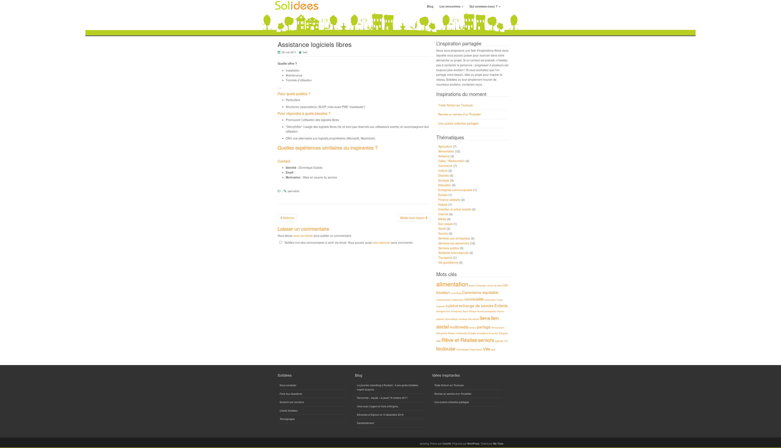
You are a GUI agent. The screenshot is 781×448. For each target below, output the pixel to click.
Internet (443, 214)
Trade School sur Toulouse (455, 105)
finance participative (486, 311)
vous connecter (303, 236)
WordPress (473, 443)
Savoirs (443, 233)
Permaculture (497, 327)
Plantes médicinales (457, 333)
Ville (486, 348)
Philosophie (441, 333)
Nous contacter (288, 385)
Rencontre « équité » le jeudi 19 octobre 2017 (382, 397)
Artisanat (444, 156)
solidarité (499, 341)
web (493, 349)
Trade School (475, 349)
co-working (456, 293)
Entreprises (456, 311)
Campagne (481, 285)
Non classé (445, 224)
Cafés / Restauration (451, 161)
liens (485, 317)
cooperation (490, 299)
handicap (462, 319)
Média (442, 219)
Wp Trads (498, 443)
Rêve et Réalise (459, 339)
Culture (443, 171)
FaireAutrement (365, 423)
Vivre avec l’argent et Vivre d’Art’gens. (378, 406)
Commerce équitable (480, 292)
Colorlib (446, 443)
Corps (500, 299)
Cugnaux (440, 306)
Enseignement (443, 311)
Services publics (448, 248)
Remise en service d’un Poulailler (459, 114)
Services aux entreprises (454, 238)
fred (305, 52)
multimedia (459, 326)
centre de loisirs (494, 285)
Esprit (465, 311)
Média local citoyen (412, 218)
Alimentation (446, 151)
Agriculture (445, 146)
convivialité (474, 299)
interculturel (473, 319)
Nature (472, 327)
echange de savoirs (476, 305)
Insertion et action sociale (454, 209)
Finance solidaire (449, 200)
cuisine (452, 305)
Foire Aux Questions (291, 393)
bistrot (472, 285)
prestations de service (487, 333)
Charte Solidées (289, 410)
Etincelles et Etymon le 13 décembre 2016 (380, 414)
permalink (293, 191)
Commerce (445, 166)
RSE (438, 341)
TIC (506, 341)
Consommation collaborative (450, 299)
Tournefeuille (462, 349)
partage (484, 326)
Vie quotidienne (448, 262)
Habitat (442, 204)
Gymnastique (451, 319)
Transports (445, 258)
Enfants (501, 305)
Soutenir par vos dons (292, 402)
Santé (442, 228)
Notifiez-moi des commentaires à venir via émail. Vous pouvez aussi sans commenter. (348, 242)
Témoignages (287, 419)
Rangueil (503, 333)
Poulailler (472, 333)
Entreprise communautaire (455, 190)
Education (444, 185)
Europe (443, 195)
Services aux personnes (453, 243)
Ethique (472, 311)
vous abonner (381, 242)
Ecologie (443, 180)
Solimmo (288, 218)
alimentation (452, 283)
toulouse (445, 348)
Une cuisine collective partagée (458, 123)
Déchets (443, 175)
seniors (486, 339)
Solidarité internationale (453, 253)
